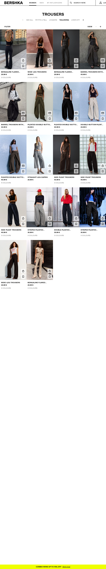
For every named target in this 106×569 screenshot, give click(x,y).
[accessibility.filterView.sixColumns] (100, 26)
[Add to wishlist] (23, 66)
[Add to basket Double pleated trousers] (76, 218)
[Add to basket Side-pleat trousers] (76, 166)
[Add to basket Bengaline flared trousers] (23, 60)
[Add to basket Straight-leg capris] (49, 166)
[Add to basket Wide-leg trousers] (49, 60)
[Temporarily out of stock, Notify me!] (102, 60)
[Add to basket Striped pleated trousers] (49, 218)
